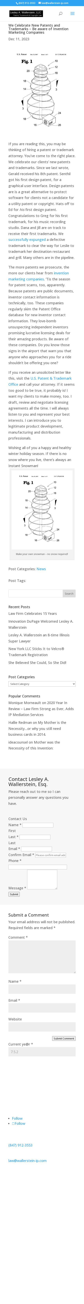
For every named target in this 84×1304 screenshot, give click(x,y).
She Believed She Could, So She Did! (37, 662)
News (41, 568)
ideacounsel (18, 742)
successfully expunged (27, 239)
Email (14, 848)
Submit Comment (64, 1038)
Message (17, 888)
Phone (14, 860)
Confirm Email (21, 854)
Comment (18, 937)
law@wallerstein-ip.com (27, 1160)
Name (14, 824)
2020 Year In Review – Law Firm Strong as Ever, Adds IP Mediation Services (41, 708)
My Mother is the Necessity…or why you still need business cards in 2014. (37, 728)
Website (15, 1019)
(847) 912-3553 (20, 1145)
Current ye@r (20, 1044)
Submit (14, 894)
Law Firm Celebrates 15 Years (32, 613)
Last (13, 836)
